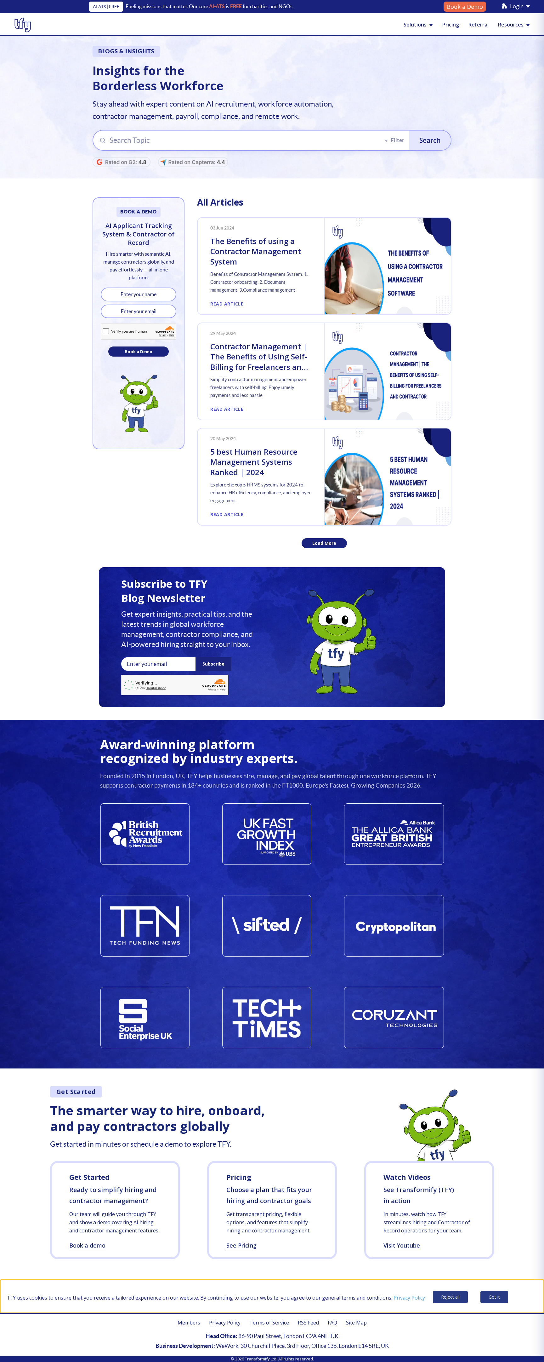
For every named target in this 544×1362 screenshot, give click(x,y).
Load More (324, 543)
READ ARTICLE (226, 304)
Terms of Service (269, 1322)
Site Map (356, 1322)
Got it (494, 1297)
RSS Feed (308, 1322)
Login (517, 6)
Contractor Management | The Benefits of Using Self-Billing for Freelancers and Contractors (258, 361)
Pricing (450, 24)
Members (189, 1322)
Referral (478, 24)
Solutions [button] (415, 24)
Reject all (450, 1297)
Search (430, 140)
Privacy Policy (409, 1297)
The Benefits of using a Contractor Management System (255, 251)
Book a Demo (465, 6)
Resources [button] (511, 24)
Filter (397, 140)
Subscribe (213, 664)
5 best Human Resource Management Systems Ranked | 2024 (254, 461)
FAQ (332, 1322)
